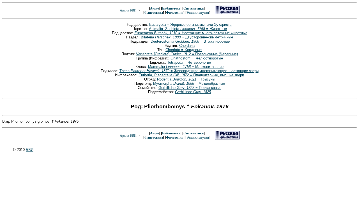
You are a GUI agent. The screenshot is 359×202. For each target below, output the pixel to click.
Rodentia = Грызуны (186, 79)
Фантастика (153, 13)
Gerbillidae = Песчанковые (189, 88)
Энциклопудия (198, 13)
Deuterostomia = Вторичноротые (190, 41)
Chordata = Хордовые (183, 50)
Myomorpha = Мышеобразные (189, 83)
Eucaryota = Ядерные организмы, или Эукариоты (190, 24)
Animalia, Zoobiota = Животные (188, 29)
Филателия (174, 13)
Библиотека (171, 8)
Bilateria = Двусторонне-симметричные (187, 37)
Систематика (193, 8)
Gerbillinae (193, 92)
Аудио (154, 8)
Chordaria (187, 45)
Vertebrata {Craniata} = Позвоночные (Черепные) (187, 54)
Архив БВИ (128, 10)
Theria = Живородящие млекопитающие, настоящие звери (189, 71)
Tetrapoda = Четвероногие (189, 62)
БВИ (29, 150)
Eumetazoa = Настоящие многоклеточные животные (190, 33)
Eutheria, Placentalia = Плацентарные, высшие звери (191, 75)
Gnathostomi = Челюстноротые (197, 58)
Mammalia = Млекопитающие (186, 67)
